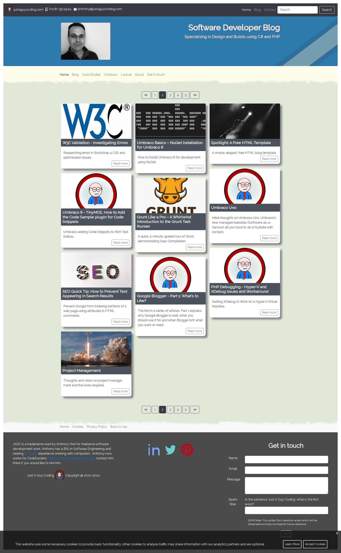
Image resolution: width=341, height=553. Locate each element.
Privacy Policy (97, 427)
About (139, 75)
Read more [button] (120, 163)
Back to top (118, 427)
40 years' (30, 453)
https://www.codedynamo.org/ (71, 458)
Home (247, 10)
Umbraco (111, 75)
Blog (257, 10)
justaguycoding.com (28, 9)
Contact (270, 10)
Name (233, 458)
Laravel (126, 75)
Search (327, 10)
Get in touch (156, 75)
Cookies (77, 427)
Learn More (292, 544)
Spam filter (233, 502)
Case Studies (91, 75)
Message (233, 479)
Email (233, 469)
